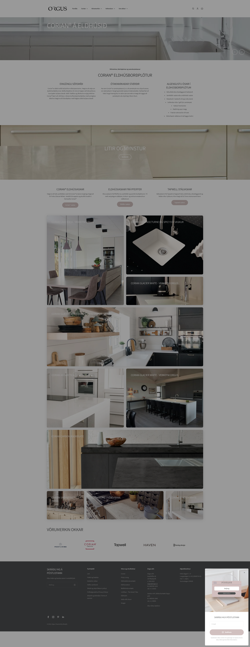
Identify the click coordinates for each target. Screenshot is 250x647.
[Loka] (244, 572)
